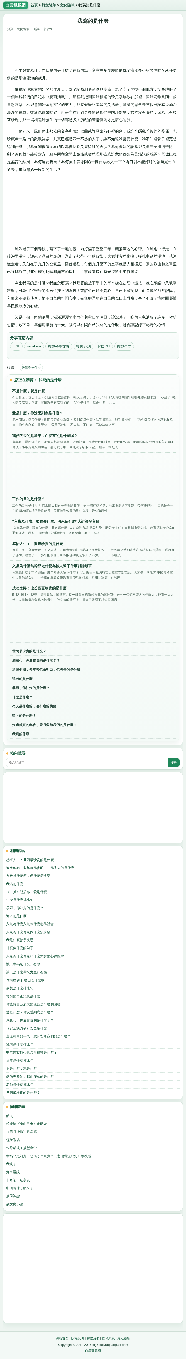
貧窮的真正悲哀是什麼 (23, 996)
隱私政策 (108, 1338)
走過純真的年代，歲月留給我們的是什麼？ (44, 725)
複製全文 (124, 346)
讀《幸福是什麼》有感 (23, 964)
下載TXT (103, 346)
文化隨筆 (67, 5)
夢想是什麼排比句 (19, 988)
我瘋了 (11, 1164)
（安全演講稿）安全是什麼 (26, 1028)
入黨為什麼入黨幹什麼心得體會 (30, 924)
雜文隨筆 (49, 5)
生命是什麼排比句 (19, 900)
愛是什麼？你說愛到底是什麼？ (30, 1012)
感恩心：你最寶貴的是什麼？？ (36, 660)
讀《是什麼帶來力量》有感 (26, 972)
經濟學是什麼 (31, 367)
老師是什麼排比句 (19, 1084)
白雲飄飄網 (93, 1351)
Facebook (34, 346)
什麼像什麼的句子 (19, 948)
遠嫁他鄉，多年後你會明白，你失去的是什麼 (46, 669)
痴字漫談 (13, 1172)
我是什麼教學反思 (19, 940)
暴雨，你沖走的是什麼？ (31, 688)
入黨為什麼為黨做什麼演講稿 (28, 932)
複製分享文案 (59, 346)
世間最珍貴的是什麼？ (29, 651)
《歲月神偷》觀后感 (21, 1132)
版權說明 (77, 1338)
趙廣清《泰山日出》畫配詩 (26, 1124)
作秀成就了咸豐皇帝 (21, 1148)
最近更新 (123, 1338)
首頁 (34, 5)
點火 (9, 1116)
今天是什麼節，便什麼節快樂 (34, 706)
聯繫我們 (93, 1338)
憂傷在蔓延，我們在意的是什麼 (30, 1076)
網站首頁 (62, 1338)
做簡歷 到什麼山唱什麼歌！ (27, 980)
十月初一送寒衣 (18, 1180)
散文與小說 (14, 1204)
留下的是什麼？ (24, 715)
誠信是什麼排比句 (19, 1044)
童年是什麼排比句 (19, 1060)
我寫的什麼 (20, 734)
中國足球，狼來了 (19, 1188)
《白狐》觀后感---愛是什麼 (26, 892)
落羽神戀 (13, 1196)
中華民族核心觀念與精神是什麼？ (31, 1052)
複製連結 (83, 346)
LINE (16, 346)
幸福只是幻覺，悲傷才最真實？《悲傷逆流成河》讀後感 (48, 1156)
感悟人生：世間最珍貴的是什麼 (30, 860)
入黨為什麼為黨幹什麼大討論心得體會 (35, 956)
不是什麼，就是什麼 (21, 1068)
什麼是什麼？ (22, 697)
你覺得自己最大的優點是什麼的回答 (33, 1004)
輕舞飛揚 (13, 1140)
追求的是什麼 (22, 679)
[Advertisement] (93, 51)
